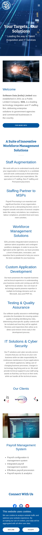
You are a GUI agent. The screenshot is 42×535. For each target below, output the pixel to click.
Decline (11, 529)
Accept (31, 529)
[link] (6, 5)
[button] (39, 5)
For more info (21, 125)
